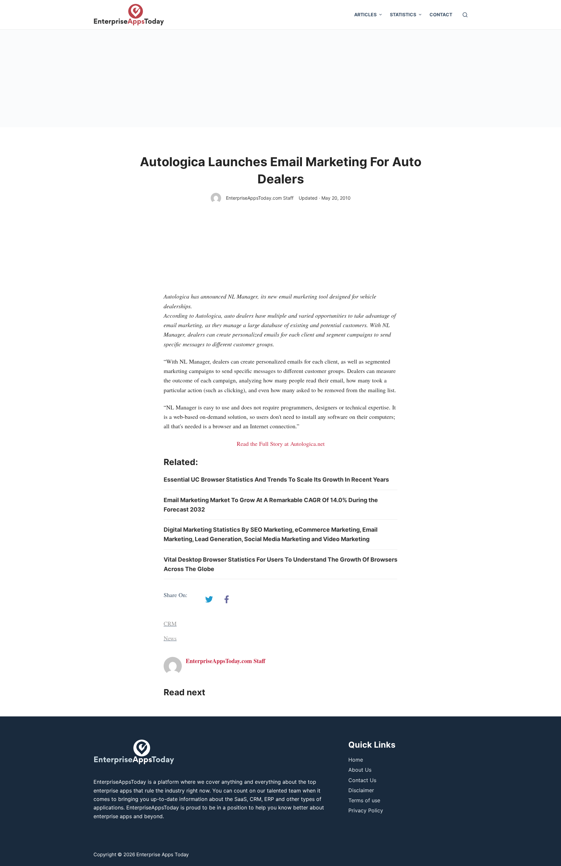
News (170, 638)
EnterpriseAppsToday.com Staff (259, 198)
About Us (359, 769)
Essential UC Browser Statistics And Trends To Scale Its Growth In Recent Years (276, 479)
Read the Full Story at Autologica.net (281, 443)
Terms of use (364, 800)
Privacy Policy (365, 810)
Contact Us (362, 780)
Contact (441, 14)
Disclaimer (361, 790)
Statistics (403, 14)
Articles (365, 14)
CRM (170, 623)
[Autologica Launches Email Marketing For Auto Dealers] (209, 599)
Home (355, 759)
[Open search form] (465, 14)
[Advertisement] (280, 78)
